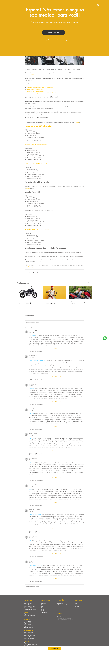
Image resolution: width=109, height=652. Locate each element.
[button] (98, 5)
